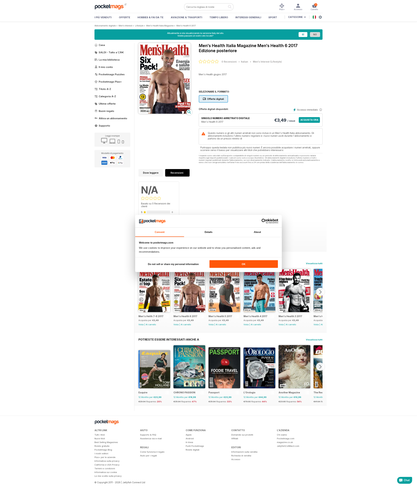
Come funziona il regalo (152, 452)
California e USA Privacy (106, 464)
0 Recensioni (229, 61)
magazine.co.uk (285, 442)
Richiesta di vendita (241, 455)
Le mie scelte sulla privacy (108, 476)
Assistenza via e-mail (151, 438)
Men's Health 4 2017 (255, 316)
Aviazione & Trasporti (186, 17)
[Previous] (141, 292)
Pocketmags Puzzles (112, 74)
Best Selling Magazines (106, 442)
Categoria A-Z (107, 96)
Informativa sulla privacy (106, 461)
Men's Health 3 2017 (290, 316)
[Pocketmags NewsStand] (110, 6)
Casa (102, 45)
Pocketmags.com (285, 438)
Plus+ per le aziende (104, 457)
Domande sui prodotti (242, 434)
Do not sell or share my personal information (173, 264)
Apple (189, 434)
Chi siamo (282, 434)
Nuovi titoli (99, 438)
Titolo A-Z (105, 89)
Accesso (235, 459)
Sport (272, 17)
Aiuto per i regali (148, 455)
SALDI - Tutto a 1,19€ (111, 52)
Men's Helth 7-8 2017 (150, 316)
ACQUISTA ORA (309, 119)
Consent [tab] (160, 231)
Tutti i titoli (99, 434)
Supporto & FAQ (148, 434)
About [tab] (257, 231)
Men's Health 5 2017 (220, 316)
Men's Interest (125, 25)
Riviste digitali (192, 449)
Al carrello (151, 324)
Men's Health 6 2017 (186, 25)
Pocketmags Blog (103, 449)
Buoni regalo (106, 111)
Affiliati (234, 438)
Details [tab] (209, 231)
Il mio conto (106, 67)
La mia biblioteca (109, 59)
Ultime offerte (107, 103)
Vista (141, 324)
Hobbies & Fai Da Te (150, 17)
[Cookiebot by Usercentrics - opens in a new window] (264, 221)
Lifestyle (139, 25)
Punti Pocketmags (195, 446)
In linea (189, 442)
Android (190, 438)
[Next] (320, 292)
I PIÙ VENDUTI (103, 17)
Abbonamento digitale (105, 25)
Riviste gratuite (101, 446)
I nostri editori (101, 453)
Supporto (104, 125)
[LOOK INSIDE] (164, 112)
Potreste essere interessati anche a (168, 339)
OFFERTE (124, 17)
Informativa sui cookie (105, 472)
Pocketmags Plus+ (110, 81)
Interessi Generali (248, 17)
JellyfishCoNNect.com (288, 446)
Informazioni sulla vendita (244, 452)
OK (243, 264)
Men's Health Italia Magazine (160, 25)
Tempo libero (218, 17)
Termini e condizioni (104, 468)
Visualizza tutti (314, 263)
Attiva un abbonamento (113, 118)
